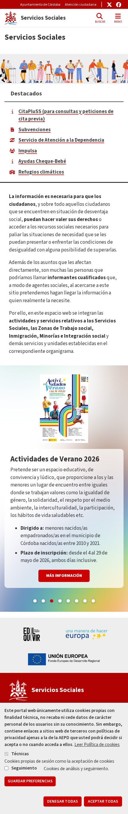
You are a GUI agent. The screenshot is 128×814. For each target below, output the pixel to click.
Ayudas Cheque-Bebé (42, 161)
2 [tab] (43, 600)
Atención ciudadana (80, 4)
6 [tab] (76, 600)
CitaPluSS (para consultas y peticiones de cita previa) (65, 115)
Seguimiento (24, 768)
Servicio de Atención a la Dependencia (61, 140)
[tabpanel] (64, 488)
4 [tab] (60, 600)
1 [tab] (35, 600)
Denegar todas (62, 801)
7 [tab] (85, 600)
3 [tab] (51, 600)
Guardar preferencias (30, 781)
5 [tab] (68, 600)
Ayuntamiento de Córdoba (40, 4)
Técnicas (20, 753)
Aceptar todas (103, 801)
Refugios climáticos (41, 172)
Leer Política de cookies (97, 744)
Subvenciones (34, 129)
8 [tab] (93, 600)
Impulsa (27, 151)
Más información (64, 576)
